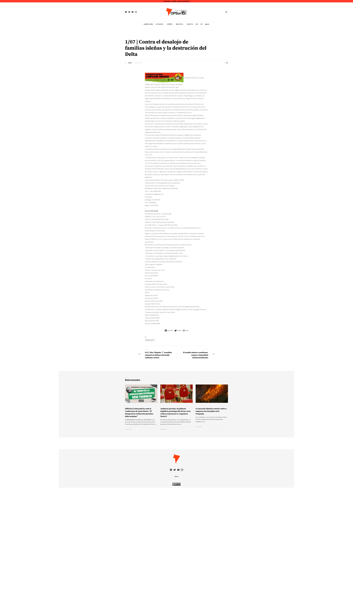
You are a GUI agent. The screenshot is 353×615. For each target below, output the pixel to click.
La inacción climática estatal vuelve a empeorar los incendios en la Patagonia (211, 411)
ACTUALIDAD (159, 24)
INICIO (176, 476)
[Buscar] (226, 11)
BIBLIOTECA (179, 24)
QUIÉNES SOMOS (148, 24)
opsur (130, 63)
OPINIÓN (169, 24)
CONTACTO (190, 24)
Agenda (207, 24)
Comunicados (150, 340)
